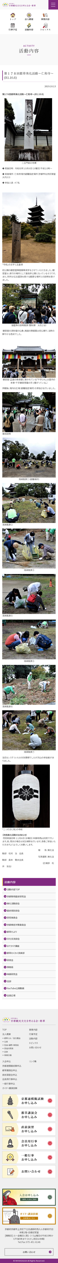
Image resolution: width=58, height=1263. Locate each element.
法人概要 (6, 1034)
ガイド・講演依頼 (9, 1088)
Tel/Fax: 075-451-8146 (29, 1242)
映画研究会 (12, 974)
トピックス (33, 1042)
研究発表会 (12, 917)
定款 (6, 1051)
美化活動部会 (13, 903)
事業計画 (8, 1055)
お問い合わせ (35, 1047)
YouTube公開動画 (15, 988)
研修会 (10, 960)
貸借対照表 (8, 1048)
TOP (4, 1029)
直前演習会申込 (9, 1074)
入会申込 (6, 1061)
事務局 (10, 967)
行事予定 (33, 1034)
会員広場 (11, 995)
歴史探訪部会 (13, 910)
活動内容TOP (13, 889)
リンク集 (32, 1061)
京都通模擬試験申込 (11, 1065)
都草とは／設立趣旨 (12, 1038)
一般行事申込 (8, 1083)
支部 (9, 981)
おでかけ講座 (13, 945)
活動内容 (33, 1038)
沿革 (6, 1041)
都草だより (12, 931)
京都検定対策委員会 (16, 924)
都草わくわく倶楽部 (15, 952)
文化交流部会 (13, 938)
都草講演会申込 (9, 1070)
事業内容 (33, 1029)
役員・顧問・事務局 (11, 1045)
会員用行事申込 (9, 1079)
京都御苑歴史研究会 (16, 896)
